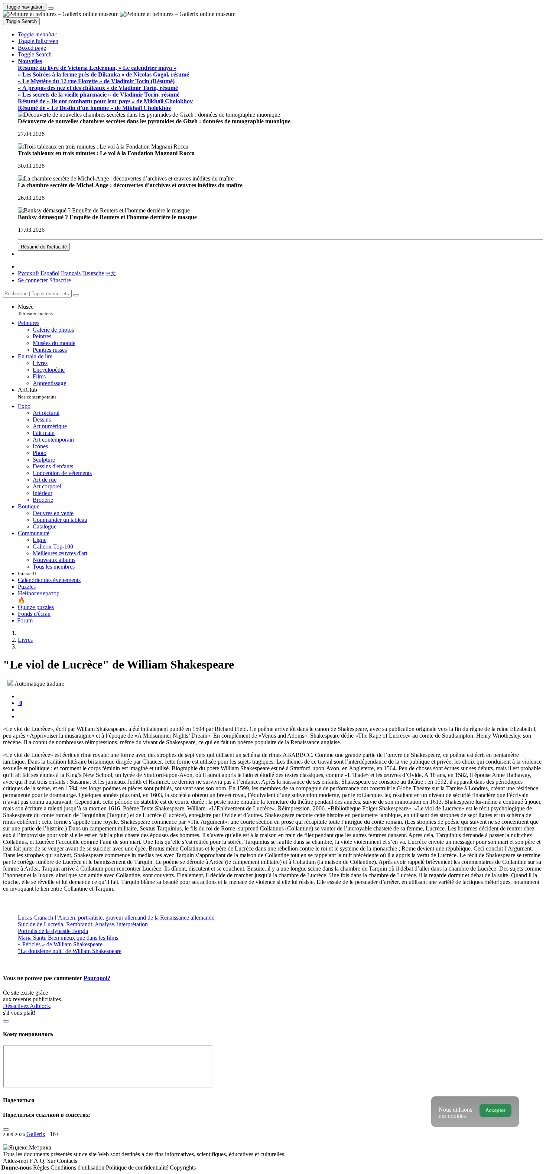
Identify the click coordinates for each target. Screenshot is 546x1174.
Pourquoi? (97, 978)
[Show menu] (51, 8)
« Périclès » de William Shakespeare (60, 944)
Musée (35, 309)
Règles (42, 1167)
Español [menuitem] (49, 273)
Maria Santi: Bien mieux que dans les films (68, 937)
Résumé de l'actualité (44, 247)
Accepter (495, 1110)
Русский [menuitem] (28, 273)
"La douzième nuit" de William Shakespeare (69, 951)
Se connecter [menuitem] (33, 280)
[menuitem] (110, 273)
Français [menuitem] (71, 273)
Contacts (67, 1161)
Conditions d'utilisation (78, 1167)
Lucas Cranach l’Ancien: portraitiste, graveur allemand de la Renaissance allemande (116, 917)
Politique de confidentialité (138, 1167)
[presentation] (280, 709)
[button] (37, 34)
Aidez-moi (16, 1161)
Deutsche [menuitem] (93, 273)
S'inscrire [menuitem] (60, 280)
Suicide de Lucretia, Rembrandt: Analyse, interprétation (83, 924)
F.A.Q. (38, 1161)
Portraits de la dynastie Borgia (53, 931)
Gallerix (35, 1134)
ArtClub (37, 393)
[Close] (76, 295)
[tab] (18, 696)
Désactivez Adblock (26, 1006)
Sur (52, 1161)
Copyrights (183, 1167)
